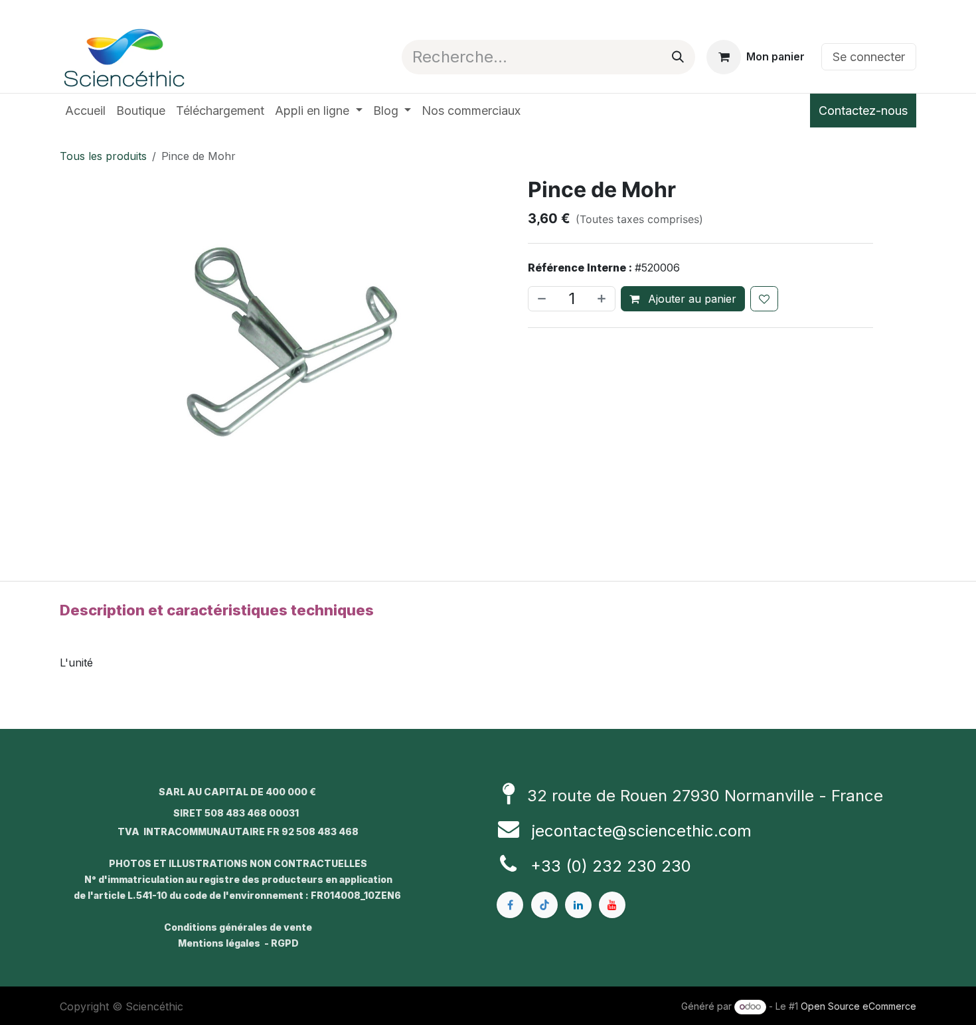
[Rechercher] (678, 57)
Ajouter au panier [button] (690, 298)
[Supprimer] (540, 299)
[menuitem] (85, 110)
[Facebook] (510, 905)
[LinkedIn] (578, 905)
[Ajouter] (603, 299)
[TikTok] (544, 905)
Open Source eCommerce (858, 1006)
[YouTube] (612, 905)
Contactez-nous (863, 111)
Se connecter (869, 57)
